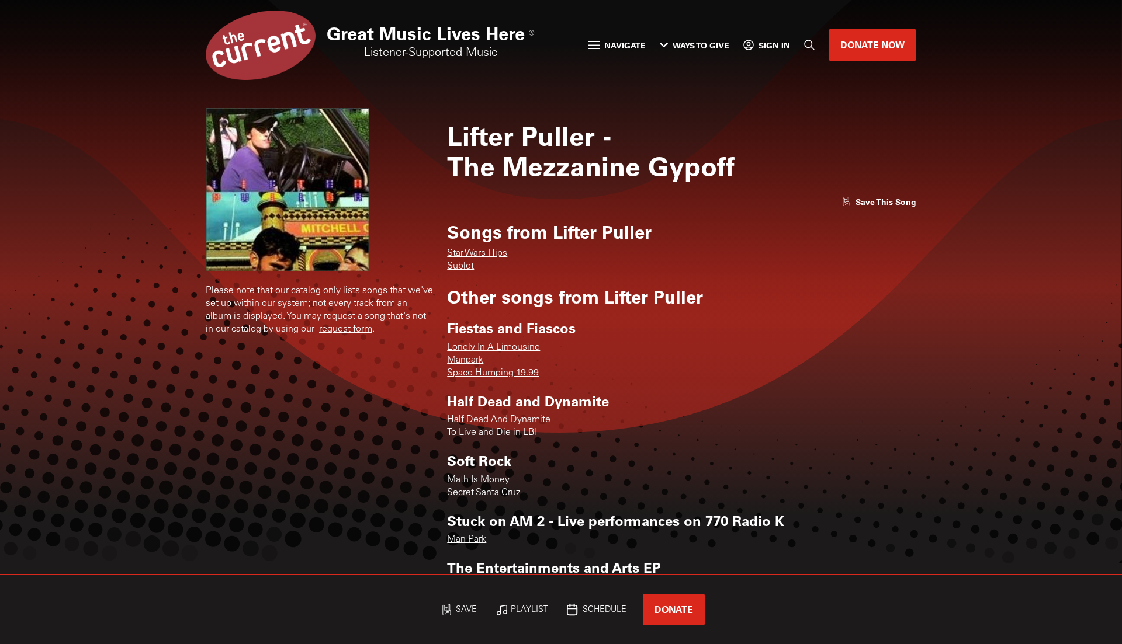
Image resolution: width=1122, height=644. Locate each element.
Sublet (460, 266)
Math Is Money (478, 480)
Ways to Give (701, 45)
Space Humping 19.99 (493, 373)
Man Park (466, 539)
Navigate (625, 45)
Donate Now (872, 45)
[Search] (809, 45)
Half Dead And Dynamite (498, 419)
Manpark (465, 360)
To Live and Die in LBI (492, 432)
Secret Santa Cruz (483, 492)
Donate (673, 609)
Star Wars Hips (477, 253)
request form (345, 329)
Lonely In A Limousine (493, 347)
